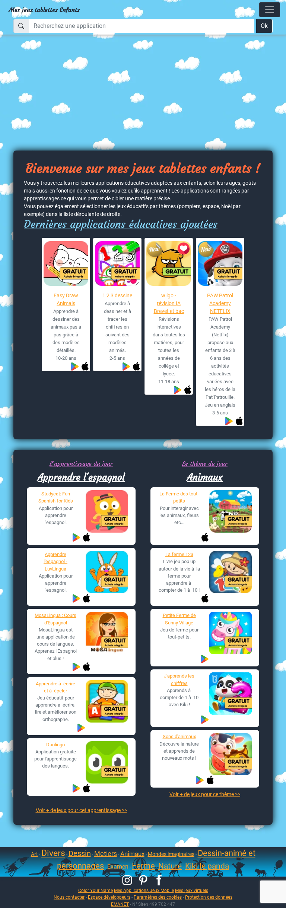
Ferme (143, 865)
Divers (53, 853)
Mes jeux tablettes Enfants (44, 9)
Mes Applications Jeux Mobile (144, 890)
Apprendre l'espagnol (81, 477)
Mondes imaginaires (171, 854)
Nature (170, 866)
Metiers (105, 853)
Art (34, 854)
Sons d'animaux (179, 736)
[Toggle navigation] (269, 9)
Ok (264, 25)
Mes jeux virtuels (191, 890)
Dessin (80, 853)
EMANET (120, 904)
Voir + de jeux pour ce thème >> (204, 794)
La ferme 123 (179, 554)
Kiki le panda (207, 866)
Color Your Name (95, 890)
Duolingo (55, 744)
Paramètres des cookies (158, 897)
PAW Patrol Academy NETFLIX (220, 303)
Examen (117, 866)
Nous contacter (69, 897)
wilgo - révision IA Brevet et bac (169, 303)
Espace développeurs (109, 897)
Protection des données (208, 897)
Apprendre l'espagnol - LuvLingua (55, 561)
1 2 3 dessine (117, 295)
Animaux (205, 477)
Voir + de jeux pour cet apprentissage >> (81, 810)
